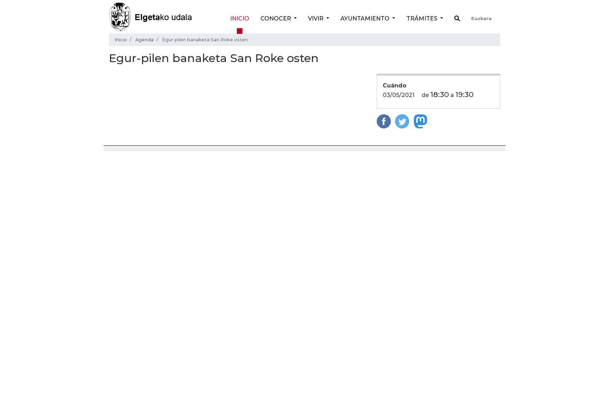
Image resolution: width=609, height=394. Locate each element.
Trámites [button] (422, 18)
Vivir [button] (316, 18)
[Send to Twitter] (402, 120)
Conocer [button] (276, 18)
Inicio (239, 18)
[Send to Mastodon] (420, 120)
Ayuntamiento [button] (365, 18)
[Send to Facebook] (384, 120)
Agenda (144, 39)
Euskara (481, 18)
